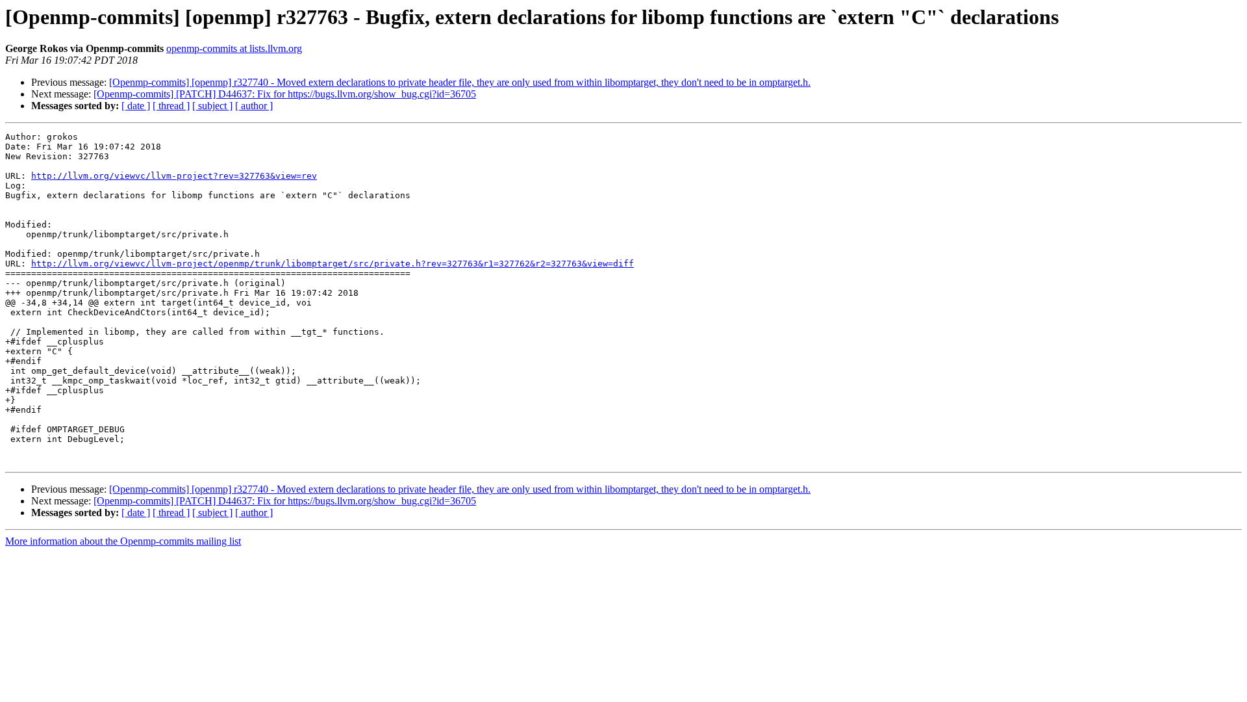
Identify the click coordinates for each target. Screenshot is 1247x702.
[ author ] (254, 105)
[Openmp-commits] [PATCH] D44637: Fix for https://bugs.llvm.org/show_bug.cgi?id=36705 (285, 93)
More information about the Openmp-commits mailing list (123, 541)
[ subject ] (212, 105)
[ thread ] (171, 105)
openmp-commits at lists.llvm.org (234, 48)
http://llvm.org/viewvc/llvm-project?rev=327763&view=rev (174, 176)
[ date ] (135, 105)
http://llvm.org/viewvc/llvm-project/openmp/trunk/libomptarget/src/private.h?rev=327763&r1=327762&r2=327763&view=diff (332, 263)
